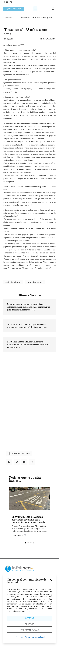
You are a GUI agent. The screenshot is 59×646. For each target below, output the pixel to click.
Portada (7, 18)
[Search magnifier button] (53, 9)
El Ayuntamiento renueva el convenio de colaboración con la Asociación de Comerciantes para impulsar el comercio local (28, 307)
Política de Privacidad (25, 637)
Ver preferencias (29, 630)
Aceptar (29, 618)
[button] (50, 579)
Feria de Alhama (13, 282)
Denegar (29, 624)
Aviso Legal (40, 637)
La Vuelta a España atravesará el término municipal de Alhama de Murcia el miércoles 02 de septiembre (28, 345)
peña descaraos (35, 282)
